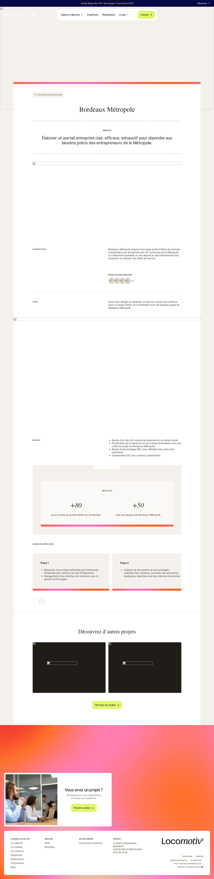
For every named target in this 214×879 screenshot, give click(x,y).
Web (47, 843)
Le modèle (16, 847)
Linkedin (199, 856)
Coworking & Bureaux (91, 843)
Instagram (187, 856)
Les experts (17, 851)
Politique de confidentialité (188, 864)
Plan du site (195, 860)
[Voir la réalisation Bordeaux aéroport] (144, 667)
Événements (17, 863)
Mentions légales (179, 860)
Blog (13, 867)
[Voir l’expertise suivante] (42, 601)
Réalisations (17, 859)
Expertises (16, 855)
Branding (50, 847)
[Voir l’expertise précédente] (35, 601)
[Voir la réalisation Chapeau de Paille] (69, 667)
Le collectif (17, 843)
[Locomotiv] (21, 14)
